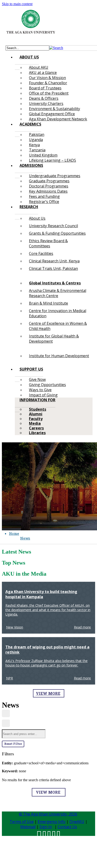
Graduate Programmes (49, 181)
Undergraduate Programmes (54, 175)
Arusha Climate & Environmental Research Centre (57, 293)
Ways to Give (40, 389)
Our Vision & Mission (47, 77)
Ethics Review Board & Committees (48, 243)
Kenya (34, 144)
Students (37, 409)
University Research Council (53, 225)
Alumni (35, 414)
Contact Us (67, 826)
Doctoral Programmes (48, 186)
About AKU (38, 67)
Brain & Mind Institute (48, 303)
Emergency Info (51, 821)
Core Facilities (41, 253)
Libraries (37, 432)
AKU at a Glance (43, 72)
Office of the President (49, 93)
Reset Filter (13, 744)
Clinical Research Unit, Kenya (54, 261)
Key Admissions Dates (48, 191)
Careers (36, 428)
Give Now (37, 379)
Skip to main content (17, 4)
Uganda (36, 139)
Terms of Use (22, 821)
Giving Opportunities (47, 384)
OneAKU (76, 821)
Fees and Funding (44, 196)
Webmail (28, 826)
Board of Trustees (45, 88)
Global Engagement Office (52, 113)
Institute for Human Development (59, 355)
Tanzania (37, 150)
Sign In (46, 826)
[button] (56, 48)
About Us (37, 218)
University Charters (46, 103)
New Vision (14, 627)
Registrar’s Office (44, 201)
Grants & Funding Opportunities (57, 233)
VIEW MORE (48, 693)
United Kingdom (43, 155)
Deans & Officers (43, 98)
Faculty (36, 418)
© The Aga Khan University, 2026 (48, 814)
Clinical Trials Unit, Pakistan (53, 268)
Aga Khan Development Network (58, 119)
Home (14, 533)
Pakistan (36, 134)
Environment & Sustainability (54, 108)
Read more (82, 627)
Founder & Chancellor (48, 82)
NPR (9, 678)
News (25, 538)
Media (35, 423)
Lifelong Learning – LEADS (52, 160)
